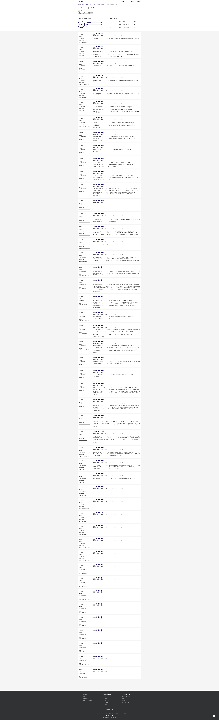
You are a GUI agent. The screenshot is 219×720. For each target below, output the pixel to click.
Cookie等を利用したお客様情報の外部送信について (113, 713)
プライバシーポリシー (102, 713)
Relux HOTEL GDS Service (127, 702)
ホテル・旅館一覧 (106, 702)
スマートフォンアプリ (87, 700)
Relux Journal (106, 696)
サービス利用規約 (95, 713)
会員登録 (122, 1)
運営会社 (124, 698)
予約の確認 (139, 1)
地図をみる (95, 15)
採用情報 (124, 700)
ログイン (127, 1)
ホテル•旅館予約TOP (81, 4)
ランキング (105, 698)
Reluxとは (133, 1)
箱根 (94, 4)
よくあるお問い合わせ (126, 696)
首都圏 (87, 4)
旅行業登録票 (124, 713)
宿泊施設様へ (85, 698)
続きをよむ (103, 113)
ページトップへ (214, 716)
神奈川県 (91, 4)
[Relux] (81, 1)
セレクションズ (106, 700)
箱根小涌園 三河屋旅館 (100, 4)
